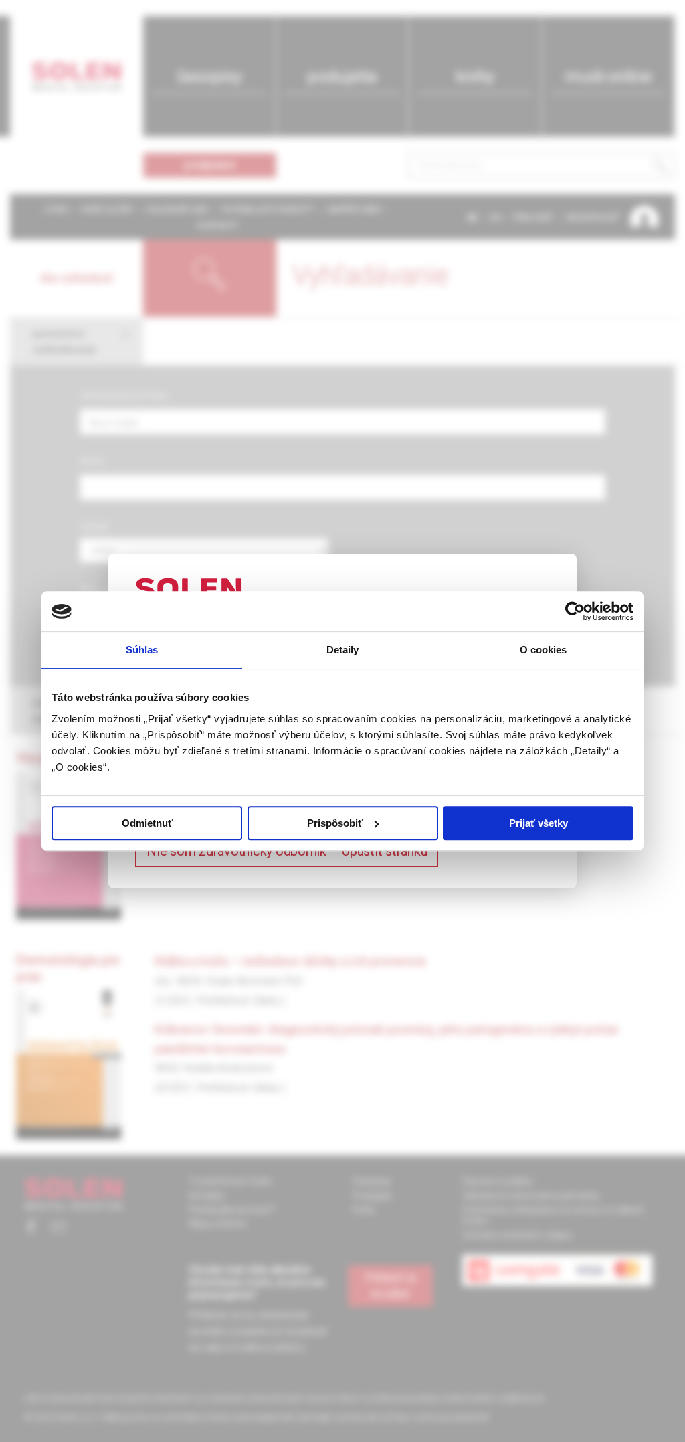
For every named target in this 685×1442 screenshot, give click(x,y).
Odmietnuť (147, 823)
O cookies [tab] (543, 649)
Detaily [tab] (342, 649)
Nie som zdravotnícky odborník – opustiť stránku (286, 851)
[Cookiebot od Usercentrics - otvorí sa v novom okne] (574, 611)
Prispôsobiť (335, 823)
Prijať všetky (538, 823)
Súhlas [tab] (142, 649)
